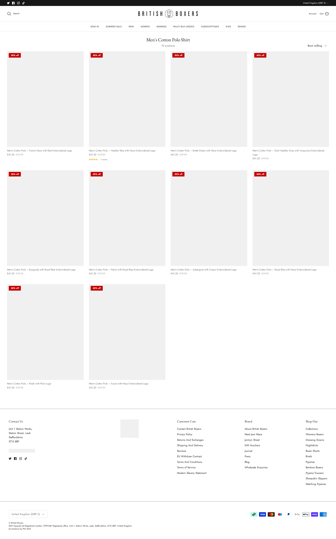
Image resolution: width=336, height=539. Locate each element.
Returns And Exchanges (190, 440)
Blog (247, 462)
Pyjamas (310, 462)
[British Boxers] (168, 13)
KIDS (228, 26)
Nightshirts (312, 445)
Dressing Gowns (315, 440)
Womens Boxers (315, 434)
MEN (131, 26)
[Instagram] (18, 3)
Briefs (309, 456)
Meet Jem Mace (253, 434)
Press (247, 456)
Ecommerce (14, 528)
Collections (312, 429)
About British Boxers (256, 429)
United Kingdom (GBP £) (314, 3)
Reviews (181, 451)
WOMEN (145, 26)
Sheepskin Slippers (316, 478)
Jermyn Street (252, 440)
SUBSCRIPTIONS (210, 26)
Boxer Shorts (313, 451)
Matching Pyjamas (316, 484)
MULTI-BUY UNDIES (183, 26)
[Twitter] (8, 3)
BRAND (242, 26)
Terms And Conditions (189, 462)
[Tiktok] (23, 3)
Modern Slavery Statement (191, 473)
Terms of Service (186, 467)
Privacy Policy (184, 434)
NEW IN (94, 26)
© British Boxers (16, 522)
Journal (248, 451)
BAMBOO (161, 26)
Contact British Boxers (189, 429)
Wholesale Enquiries (256, 467)
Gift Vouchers (252, 445)
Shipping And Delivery (190, 445)
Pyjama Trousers (315, 473)
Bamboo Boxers (314, 467)
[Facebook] (13, 3)
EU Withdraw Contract (189, 456)
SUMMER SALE (114, 26)
